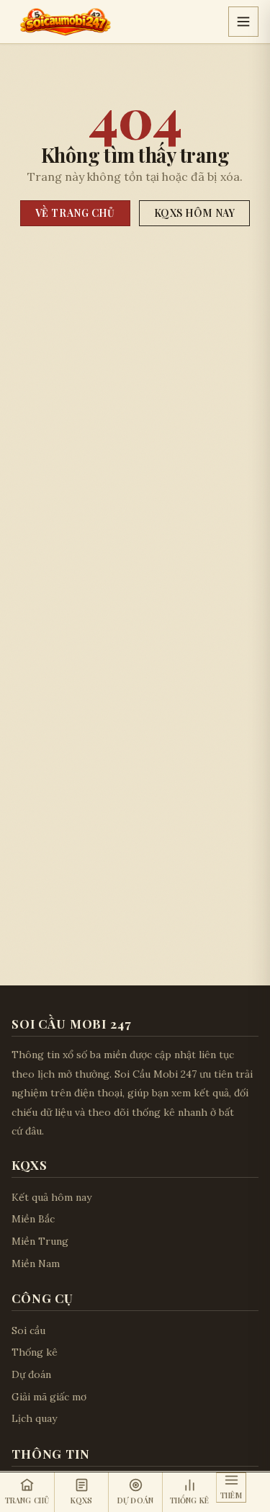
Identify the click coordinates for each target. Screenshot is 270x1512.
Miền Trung (40, 1241)
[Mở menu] (243, 21)
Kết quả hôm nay (51, 1197)
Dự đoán (31, 1374)
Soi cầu (28, 1330)
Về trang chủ (75, 213)
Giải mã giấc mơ (49, 1396)
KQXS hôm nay (194, 213)
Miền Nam (36, 1263)
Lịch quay (34, 1418)
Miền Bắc (33, 1218)
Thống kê (35, 1352)
